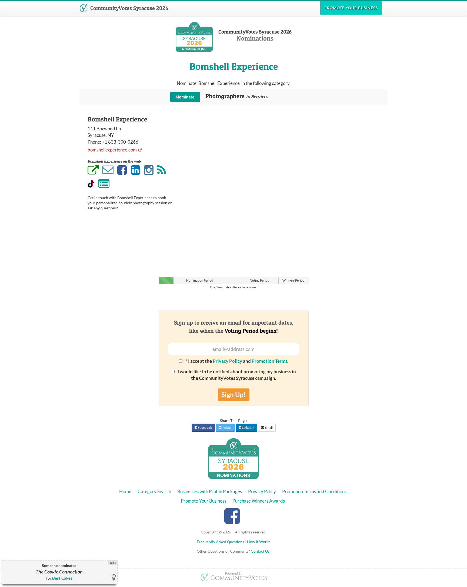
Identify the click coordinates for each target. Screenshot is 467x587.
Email (268, 428)
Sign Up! (233, 394)
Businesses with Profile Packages (209, 491)
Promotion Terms (269, 361)
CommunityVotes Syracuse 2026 (128, 8)
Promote (351, 7)
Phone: (94, 142)
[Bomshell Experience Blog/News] (161, 170)
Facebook (204, 428)
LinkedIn (247, 428)
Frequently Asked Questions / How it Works (233, 541)
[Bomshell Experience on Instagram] (149, 170)
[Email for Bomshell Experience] (108, 169)
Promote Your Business (203, 501)
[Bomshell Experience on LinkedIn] (135, 170)
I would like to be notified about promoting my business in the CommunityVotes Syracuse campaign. (236, 375)
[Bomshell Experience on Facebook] (122, 170)
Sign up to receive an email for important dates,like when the (233, 326)
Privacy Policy (227, 361)
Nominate (185, 96)
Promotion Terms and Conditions (314, 491)
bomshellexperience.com (113, 150)
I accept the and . (236, 361)
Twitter (226, 428)
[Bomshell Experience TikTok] (91, 184)
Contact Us (260, 551)
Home (125, 491)
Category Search (154, 491)
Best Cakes (62, 578)
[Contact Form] (103, 184)
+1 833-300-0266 (120, 142)
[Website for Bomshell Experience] (93, 170)
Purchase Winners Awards (258, 501)
